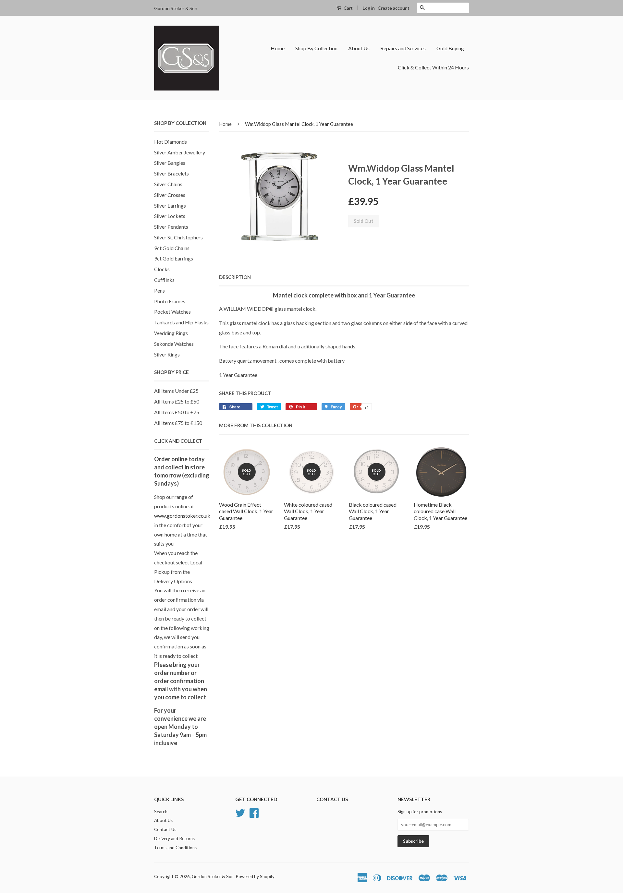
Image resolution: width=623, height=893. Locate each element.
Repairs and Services (403, 48)
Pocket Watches (172, 311)
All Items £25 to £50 (176, 401)
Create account (393, 8)
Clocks (162, 269)
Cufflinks (164, 280)
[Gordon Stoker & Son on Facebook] (254, 812)
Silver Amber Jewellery (179, 152)
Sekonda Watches (174, 344)
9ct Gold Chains (171, 248)
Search (160, 811)
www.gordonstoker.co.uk (182, 516)
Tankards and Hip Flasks (181, 322)
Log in (369, 8)
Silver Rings (167, 354)
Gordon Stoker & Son (213, 876)
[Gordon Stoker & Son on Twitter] (240, 812)
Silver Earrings (170, 205)
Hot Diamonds (170, 142)
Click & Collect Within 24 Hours (433, 67)
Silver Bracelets (171, 173)
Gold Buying (450, 48)
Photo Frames (169, 301)
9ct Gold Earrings (173, 258)
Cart (348, 8)
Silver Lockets (169, 216)
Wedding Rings (171, 333)
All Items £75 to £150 (178, 423)
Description (235, 277)
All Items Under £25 (176, 391)
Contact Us (165, 829)
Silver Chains (168, 184)
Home (278, 48)
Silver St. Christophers (178, 237)
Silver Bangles (169, 163)
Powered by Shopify (255, 876)
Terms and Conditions (175, 847)
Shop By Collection (316, 48)
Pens (159, 290)
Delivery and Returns (174, 838)
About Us (359, 48)
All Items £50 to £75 (176, 412)
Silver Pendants (171, 226)
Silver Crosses (169, 195)
